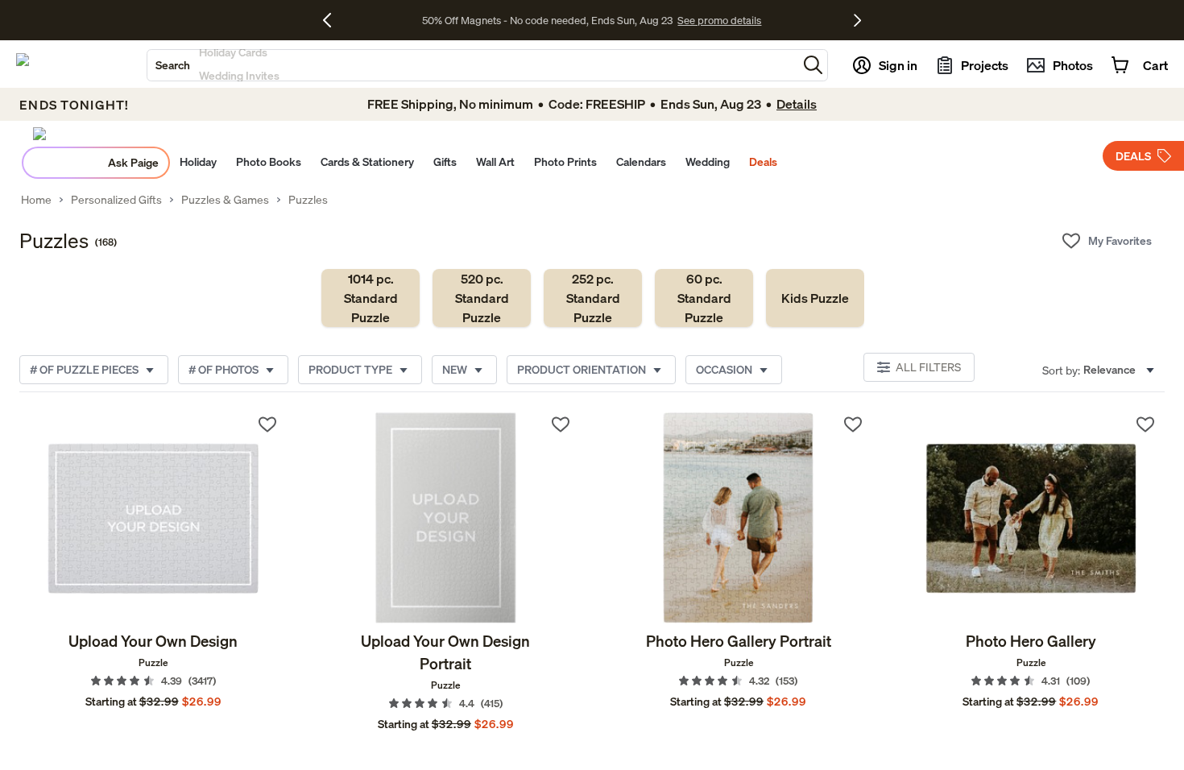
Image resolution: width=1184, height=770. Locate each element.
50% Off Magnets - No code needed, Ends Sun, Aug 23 (547, 20)
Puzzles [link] (308, 199)
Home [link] (36, 199)
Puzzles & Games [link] (225, 199)
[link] (370, 298)
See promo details (719, 20)
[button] (813, 65)
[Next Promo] (857, 20)
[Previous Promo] (333, 20)
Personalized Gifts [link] (116, 199)
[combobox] (472, 65)
